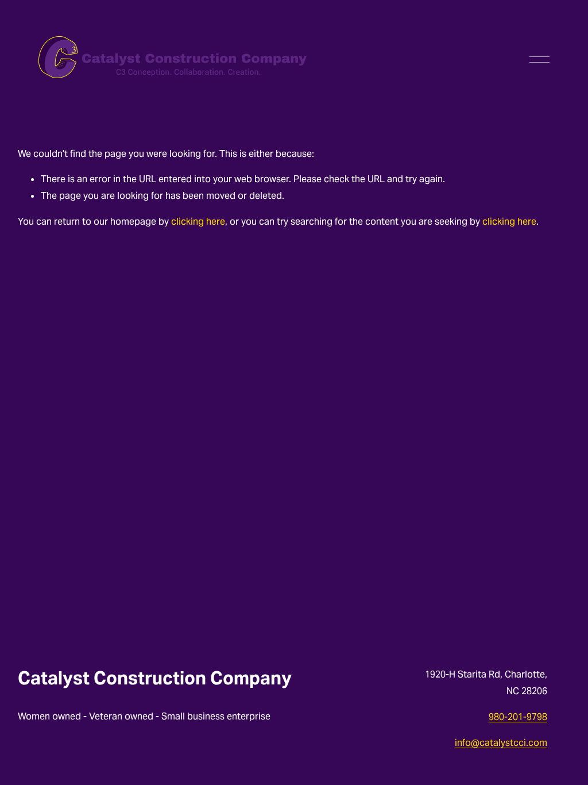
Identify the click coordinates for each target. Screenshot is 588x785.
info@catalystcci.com (501, 743)
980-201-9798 (518, 717)
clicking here (198, 222)
